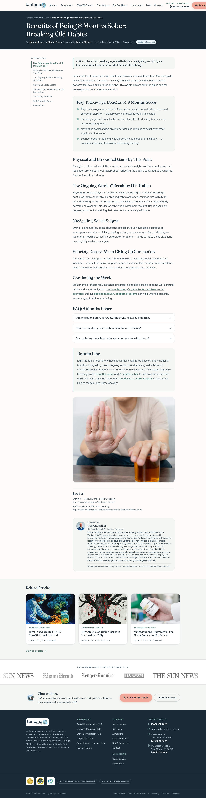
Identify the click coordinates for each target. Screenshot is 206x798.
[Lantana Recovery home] (36, 5)
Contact (158, 5)
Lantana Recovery (34, 18)
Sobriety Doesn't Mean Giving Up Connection (48, 90)
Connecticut (118, 763)
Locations (136, 5)
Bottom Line (38, 105)
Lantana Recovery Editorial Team (45, 42)
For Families (119, 5)
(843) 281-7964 (159, 741)
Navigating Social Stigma (44, 85)
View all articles (34, 650)
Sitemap (165, 793)
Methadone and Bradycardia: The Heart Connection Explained (153, 633)
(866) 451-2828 (159, 724)
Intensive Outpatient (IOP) (89, 729)
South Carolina (119, 759)
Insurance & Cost (120, 738)
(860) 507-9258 (159, 752)
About (52, 5)
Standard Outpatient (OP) (89, 734)
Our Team (117, 729)
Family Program (84, 748)
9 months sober (104, 374)
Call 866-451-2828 (137, 697)
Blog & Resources (120, 743)
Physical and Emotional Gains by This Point (48, 71)
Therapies (102, 5)
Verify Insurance (167, 697)
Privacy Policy (119, 793)
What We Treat (84, 5)
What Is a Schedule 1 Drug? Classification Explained (45, 633)
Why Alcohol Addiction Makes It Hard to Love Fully (100, 633)
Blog (148, 5)
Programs (66, 5)
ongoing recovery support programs (115, 293)
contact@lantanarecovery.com (165, 729)
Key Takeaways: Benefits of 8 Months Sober (48, 64)
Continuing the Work (42, 96)
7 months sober (128, 374)
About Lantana (119, 724)
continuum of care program (136, 378)
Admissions (117, 734)
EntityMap (176, 793)
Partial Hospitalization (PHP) (90, 724)
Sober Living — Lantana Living (91, 743)
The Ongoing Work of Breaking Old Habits (47, 79)
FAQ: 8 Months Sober (43, 101)
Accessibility (153, 793)
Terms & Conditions (136, 793)
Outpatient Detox (85, 738)
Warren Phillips (83, 42)
